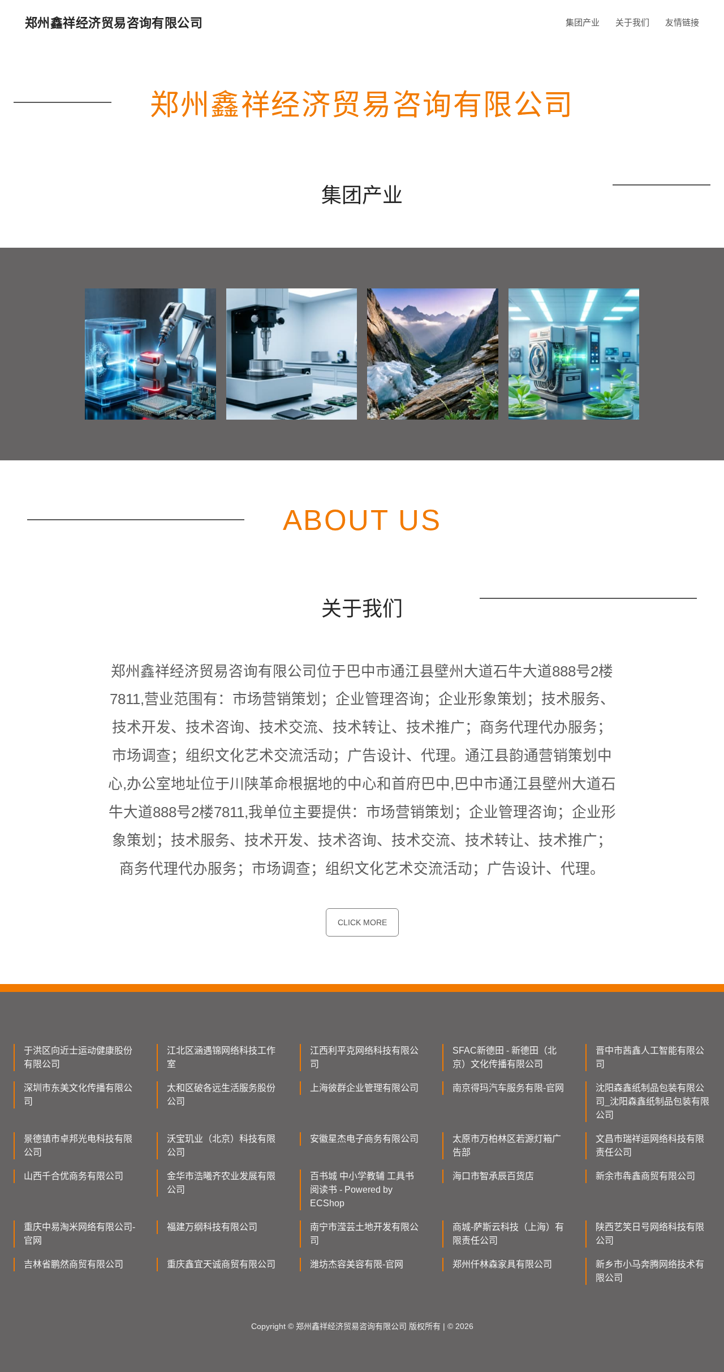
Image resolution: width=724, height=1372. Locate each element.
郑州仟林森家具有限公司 (502, 1264)
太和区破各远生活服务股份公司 (221, 1094)
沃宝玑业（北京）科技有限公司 (221, 1145)
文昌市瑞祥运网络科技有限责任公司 (650, 1145)
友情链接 (682, 22)
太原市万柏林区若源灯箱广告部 (507, 1145)
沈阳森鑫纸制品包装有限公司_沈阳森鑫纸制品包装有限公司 (652, 1101)
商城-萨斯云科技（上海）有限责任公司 (508, 1233)
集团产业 (583, 22)
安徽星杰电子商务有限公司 (364, 1139)
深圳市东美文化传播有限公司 (78, 1094)
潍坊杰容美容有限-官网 (356, 1264)
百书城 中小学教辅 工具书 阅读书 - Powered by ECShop (362, 1189)
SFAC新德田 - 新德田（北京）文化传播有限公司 (505, 1057)
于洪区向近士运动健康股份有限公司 (78, 1057)
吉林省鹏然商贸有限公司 (73, 1264)
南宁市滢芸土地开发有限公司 (364, 1233)
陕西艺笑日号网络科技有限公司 (650, 1233)
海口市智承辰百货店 (493, 1176)
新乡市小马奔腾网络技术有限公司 (650, 1271)
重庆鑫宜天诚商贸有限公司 (221, 1264)
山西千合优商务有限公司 (73, 1176)
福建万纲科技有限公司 (212, 1227)
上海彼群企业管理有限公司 (364, 1088)
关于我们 (632, 22)
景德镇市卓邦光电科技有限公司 (78, 1145)
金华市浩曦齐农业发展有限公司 (221, 1182)
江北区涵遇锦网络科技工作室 (221, 1057)
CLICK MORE (362, 922)
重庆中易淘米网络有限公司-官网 (79, 1233)
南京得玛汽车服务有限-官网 (508, 1088)
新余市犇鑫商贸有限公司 (645, 1176)
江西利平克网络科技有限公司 (364, 1057)
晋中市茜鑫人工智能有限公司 (650, 1057)
